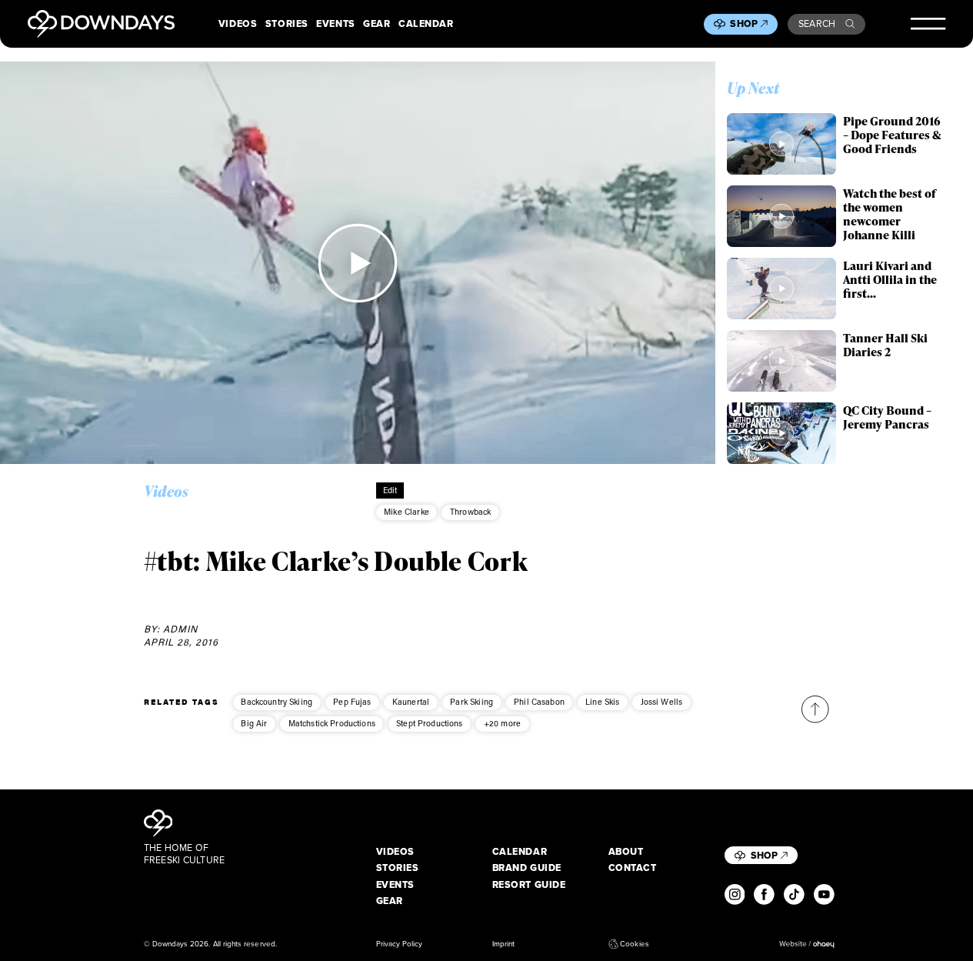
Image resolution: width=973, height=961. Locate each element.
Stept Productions (429, 723)
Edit (390, 490)
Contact (632, 868)
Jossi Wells (662, 701)
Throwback (470, 511)
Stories (286, 24)
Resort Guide (529, 885)
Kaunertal (410, 701)
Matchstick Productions (331, 723)
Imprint (503, 944)
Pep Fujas (352, 701)
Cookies (634, 944)
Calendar (425, 24)
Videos (237, 24)
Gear (376, 24)
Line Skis (602, 701)
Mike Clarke (406, 511)
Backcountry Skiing (276, 701)
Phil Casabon (539, 701)
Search (817, 24)
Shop (744, 24)
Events (335, 24)
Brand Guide (526, 868)
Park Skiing (471, 701)
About (626, 852)
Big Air (254, 723)
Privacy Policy (399, 944)
